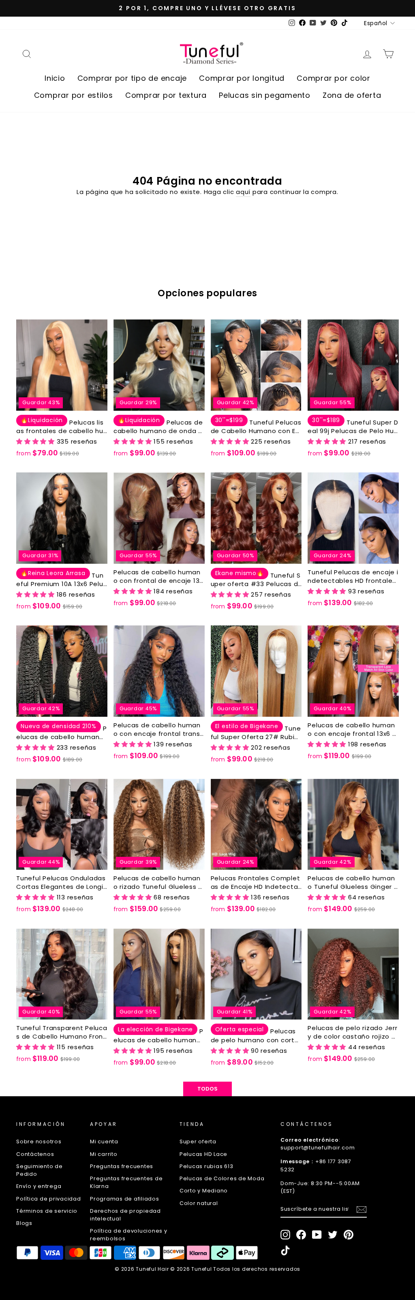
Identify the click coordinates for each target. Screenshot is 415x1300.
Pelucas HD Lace (203, 1154)
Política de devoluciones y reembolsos (128, 1234)
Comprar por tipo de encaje (132, 78)
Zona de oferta (352, 95)
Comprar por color (333, 78)
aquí (243, 192)
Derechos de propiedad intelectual (125, 1214)
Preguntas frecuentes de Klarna (126, 1182)
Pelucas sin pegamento (264, 95)
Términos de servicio (46, 1210)
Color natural (199, 1203)
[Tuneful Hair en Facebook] (301, 1235)
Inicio (55, 78)
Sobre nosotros (39, 1141)
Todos (207, 1089)
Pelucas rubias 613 (206, 1166)
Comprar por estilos (73, 95)
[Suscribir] (361, 1209)
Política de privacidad (48, 1198)
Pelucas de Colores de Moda (222, 1178)
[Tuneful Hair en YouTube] (317, 1235)
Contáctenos (35, 1154)
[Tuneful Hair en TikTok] (285, 1250)
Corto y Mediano (204, 1190)
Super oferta (198, 1141)
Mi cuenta (104, 1141)
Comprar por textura (166, 95)
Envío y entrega (38, 1186)
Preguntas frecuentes (121, 1166)
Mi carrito (104, 1154)
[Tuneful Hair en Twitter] (333, 1235)
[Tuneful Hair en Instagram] (285, 1235)
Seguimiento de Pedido (39, 1170)
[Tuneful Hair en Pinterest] (348, 1235)
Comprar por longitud (242, 78)
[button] (36, 441)
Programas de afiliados (124, 1198)
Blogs (24, 1223)
